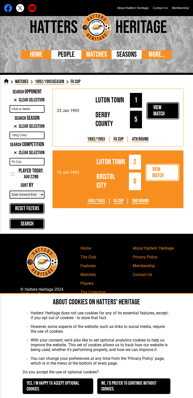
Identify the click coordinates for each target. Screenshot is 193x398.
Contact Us (160, 8)
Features (88, 265)
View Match (159, 110)
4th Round (140, 139)
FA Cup (118, 139)
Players (86, 283)
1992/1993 (96, 139)
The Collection (93, 292)
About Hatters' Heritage (133, 8)
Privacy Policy (145, 257)
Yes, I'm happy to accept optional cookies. (53, 386)
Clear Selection (31, 100)
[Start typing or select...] (27, 109)
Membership (180, 8)
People (66, 54)
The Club (88, 257)
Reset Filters (27, 208)
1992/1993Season (49, 82)
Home (36, 54)
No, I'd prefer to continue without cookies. (129, 386)
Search (27, 224)
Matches (96, 54)
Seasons (127, 54)
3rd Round (140, 201)
